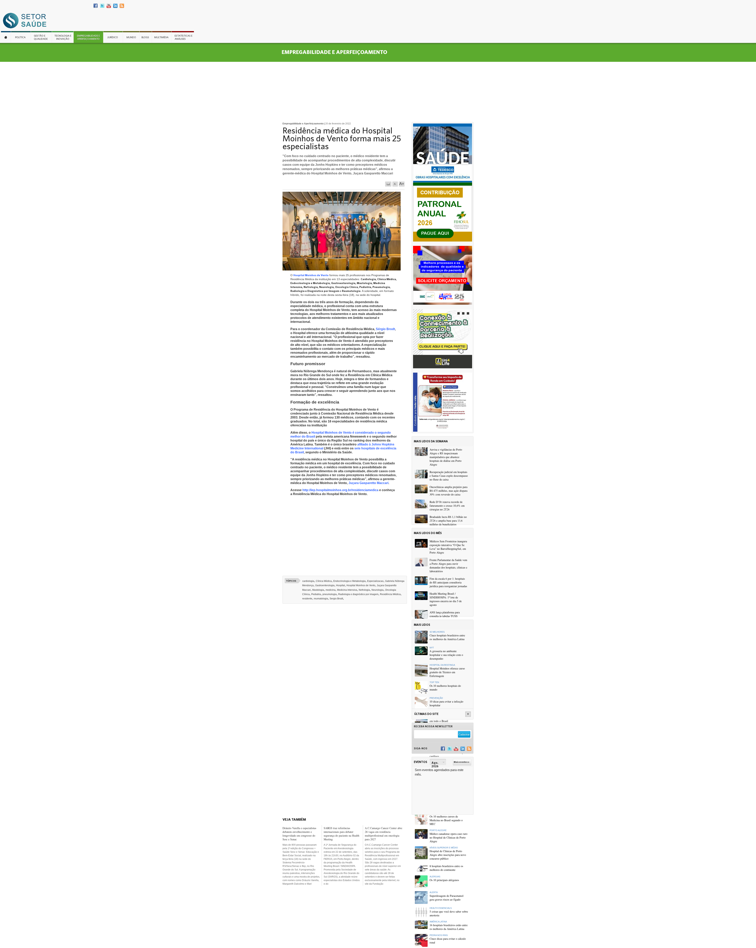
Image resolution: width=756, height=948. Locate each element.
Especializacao (375, 581)
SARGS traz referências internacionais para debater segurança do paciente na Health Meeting (341, 833)
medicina (330, 590)
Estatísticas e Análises (183, 37)
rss (122, 6)
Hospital (340, 585)
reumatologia (321, 598)
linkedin (115, 6)
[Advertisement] (378, 91)
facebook (96, 6)
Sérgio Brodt (385, 329)
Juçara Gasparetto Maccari (368, 483)
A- (395, 184)
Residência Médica (390, 594)
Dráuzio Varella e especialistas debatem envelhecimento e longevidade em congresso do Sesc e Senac (299, 833)
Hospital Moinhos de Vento (311, 275)
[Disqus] (346, 661)
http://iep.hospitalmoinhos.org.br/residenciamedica (340, 490)
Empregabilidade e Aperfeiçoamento (88, 37)
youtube (109, 6)
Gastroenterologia (324, 585)
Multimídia (161, 37)
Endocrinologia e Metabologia (349, 581)
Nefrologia (364, 590)
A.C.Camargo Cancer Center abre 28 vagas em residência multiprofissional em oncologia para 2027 (383, 833)
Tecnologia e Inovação (62, 37)
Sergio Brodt (336, 598)
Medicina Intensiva (347, 590)
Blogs (145, 37)
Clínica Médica (324, 581)
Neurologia (378, 590)
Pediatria (316, 594)
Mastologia (318, 590)
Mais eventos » (461, 762)
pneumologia (329, 594)
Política (20, 37)
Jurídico (112, 37)
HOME (6, 37)
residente (307, 598)
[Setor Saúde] (26, 20)
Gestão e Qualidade (41, 37)
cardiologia (308, 581)
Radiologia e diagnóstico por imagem (358, 594)
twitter (102, 6)
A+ (401, 183)
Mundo (131, 37)
